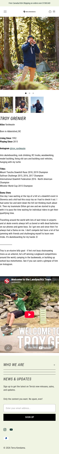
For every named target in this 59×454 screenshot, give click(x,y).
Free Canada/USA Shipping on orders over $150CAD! (29, 3)
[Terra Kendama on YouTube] (13, 429)
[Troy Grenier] (29, 53)
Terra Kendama (18, 447)
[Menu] (5, 11)
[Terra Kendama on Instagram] (6, 429)
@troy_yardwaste (17, 148)
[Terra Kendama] (29, 12)
